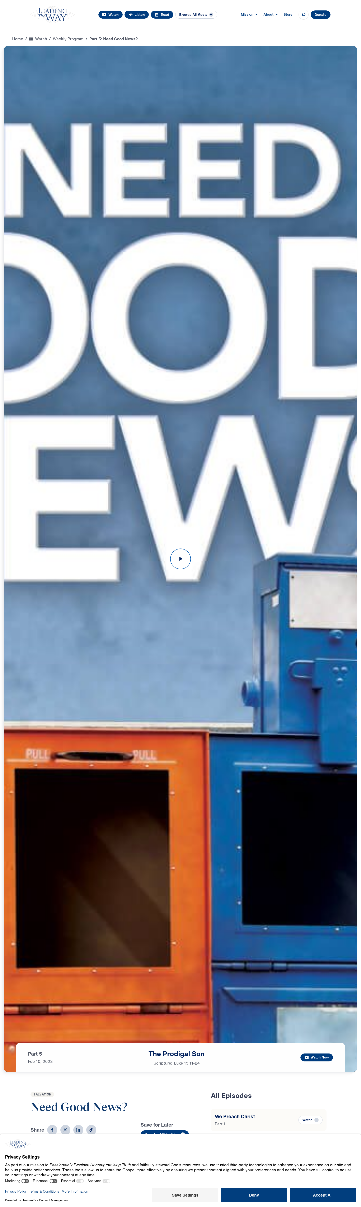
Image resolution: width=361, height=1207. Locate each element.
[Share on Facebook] (52, 1130)
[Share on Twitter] (65, 1130)
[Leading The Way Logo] (53, 14)
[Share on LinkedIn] (78, 1130)
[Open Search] (304, 15)
